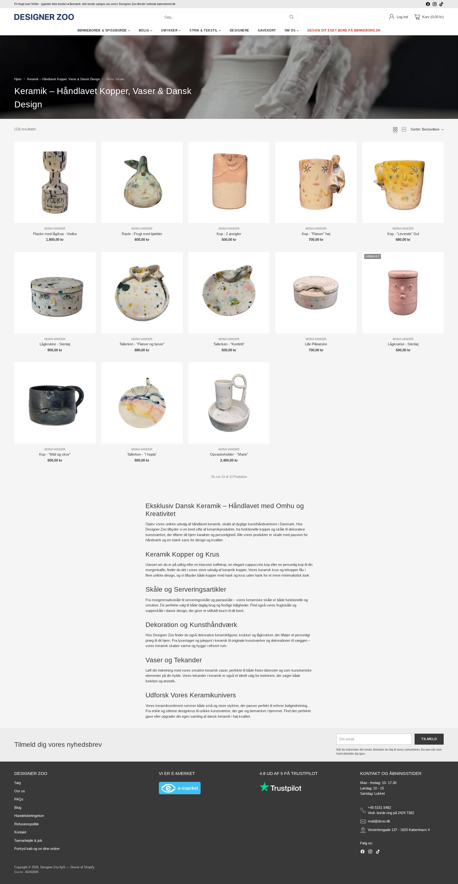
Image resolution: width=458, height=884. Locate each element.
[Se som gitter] (395, 129)
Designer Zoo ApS (52, 867)
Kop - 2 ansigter (229, 234)
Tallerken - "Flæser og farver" (142, 344)
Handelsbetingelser (29, 816)
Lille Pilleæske (316, 344)
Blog (17, 807)
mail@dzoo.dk (379, 821)
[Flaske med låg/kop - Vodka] (55, 182)
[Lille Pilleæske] (316, 292)
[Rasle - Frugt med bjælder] (142, 182)
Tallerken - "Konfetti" (229, 344)
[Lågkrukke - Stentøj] (55, 292)
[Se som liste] (404, 129)
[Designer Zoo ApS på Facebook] (428, 5)
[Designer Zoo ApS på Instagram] (434, 5)
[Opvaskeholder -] (229, 403)
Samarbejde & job (28, 840)
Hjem (17, 79)
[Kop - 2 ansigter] (229, 182)
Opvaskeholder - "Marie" (229, 454)
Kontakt (20, 832)
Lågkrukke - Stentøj (55, 344)
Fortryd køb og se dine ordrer (37, 849)
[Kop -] (316, 182)
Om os (19, 791)
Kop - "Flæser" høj (316, 234)
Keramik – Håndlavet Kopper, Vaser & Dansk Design (63, 79)
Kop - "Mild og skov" (55, 454)
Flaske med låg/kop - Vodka (55, 234)
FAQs (18, 799)
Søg (17, 783)
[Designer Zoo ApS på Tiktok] (441, 5)
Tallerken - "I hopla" (142, 454)
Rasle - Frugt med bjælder (142, 234)
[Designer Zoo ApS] (44, 17)
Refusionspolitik (26, 824)
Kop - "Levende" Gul (403, 234)
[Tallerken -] (142, 292)
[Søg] (291, 17)
